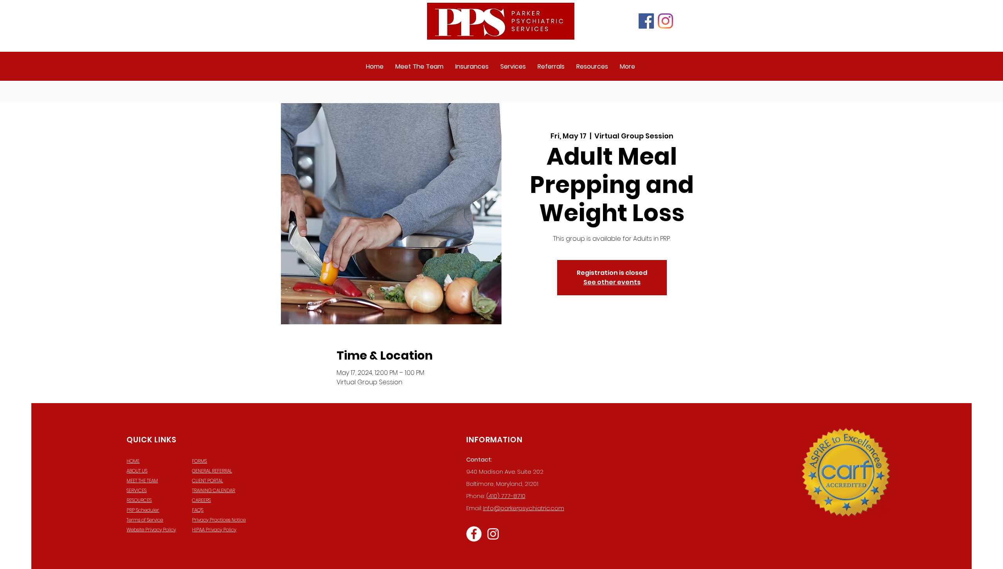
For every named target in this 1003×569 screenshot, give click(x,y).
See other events (612, 282)
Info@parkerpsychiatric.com (523, 508)
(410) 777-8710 (505, 496)
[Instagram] (665, 21)
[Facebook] (646, 21)
